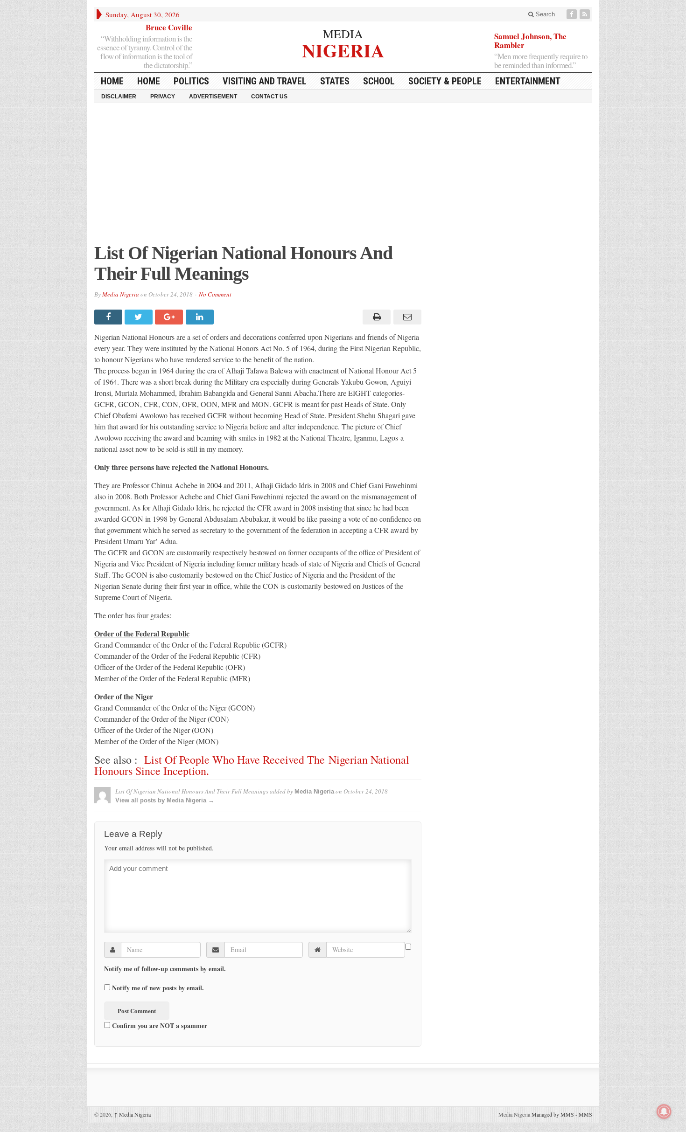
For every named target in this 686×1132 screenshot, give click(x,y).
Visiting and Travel (265, 81)
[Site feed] (585, 14)
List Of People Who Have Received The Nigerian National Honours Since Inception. (251, 765)
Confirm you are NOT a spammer (158, 1025)
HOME (112, 81)
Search (544, 14)
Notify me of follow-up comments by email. (165, 969)
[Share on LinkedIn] (201, 317)
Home (148, 81)
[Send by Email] (406, 317)
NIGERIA (343, 49)
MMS (585, 1114)
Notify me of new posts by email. (158, 988)
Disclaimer (118, 96)
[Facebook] (572, 14)
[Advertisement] (343, 177)
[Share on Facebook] (109, 317)
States (335, 81)
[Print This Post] (375, 317)
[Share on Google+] (170, 317)
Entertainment (527, 81)
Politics (191, 81)
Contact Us (269, 96)
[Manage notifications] (664, 1111)
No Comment (215, 294)
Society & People (445, 81)
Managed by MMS (553, 1114)
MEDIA (343, 33)
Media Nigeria (120, 294)
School (379, 81)
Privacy (162, 96)
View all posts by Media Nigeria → (164, 800)
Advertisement (213, 96)
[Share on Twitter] (140, 317)
